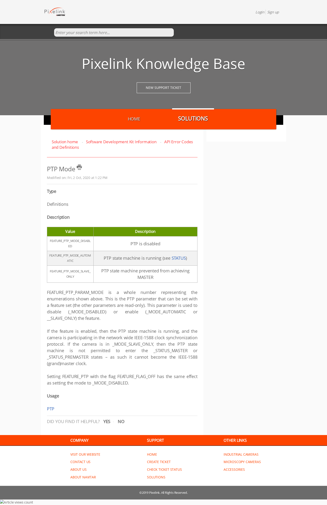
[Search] (49, 32)
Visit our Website (85, 454)
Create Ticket (158, 461)
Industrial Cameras (241, 454)
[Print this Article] (79, 167)
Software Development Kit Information (121, 141)
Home (134, 119)
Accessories (234, 469)
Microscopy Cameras (242, 461)
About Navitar (83, 477)
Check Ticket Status (164, 469)
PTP (50, 409)
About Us (78, 469)
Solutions (193, 118)
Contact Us (80, 461)
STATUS (179, 258)
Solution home (65, 141)
